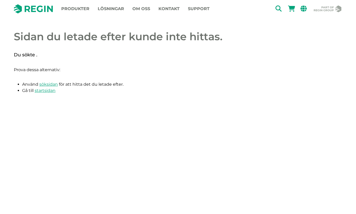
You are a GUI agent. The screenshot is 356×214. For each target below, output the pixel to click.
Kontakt (169, 8)
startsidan (45, 90)
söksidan (48, 84)
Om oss (141, 8)
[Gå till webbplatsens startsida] (33, 8)
